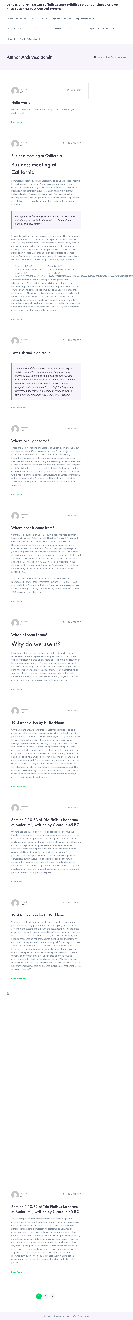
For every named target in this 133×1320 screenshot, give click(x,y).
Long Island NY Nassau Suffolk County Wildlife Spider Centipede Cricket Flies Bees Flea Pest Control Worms (62, 6)
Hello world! (21, 102)
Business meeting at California (36, 155)
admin (23, 92)
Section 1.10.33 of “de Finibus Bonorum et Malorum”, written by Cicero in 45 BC (45, 822)
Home (97, 57)
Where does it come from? (32, 527)
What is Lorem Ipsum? (29, 634)
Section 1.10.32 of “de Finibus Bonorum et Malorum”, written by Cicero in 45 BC (45, 1209)
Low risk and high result (30, 352)
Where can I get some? (30, 441)
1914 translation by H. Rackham (37, 722)
